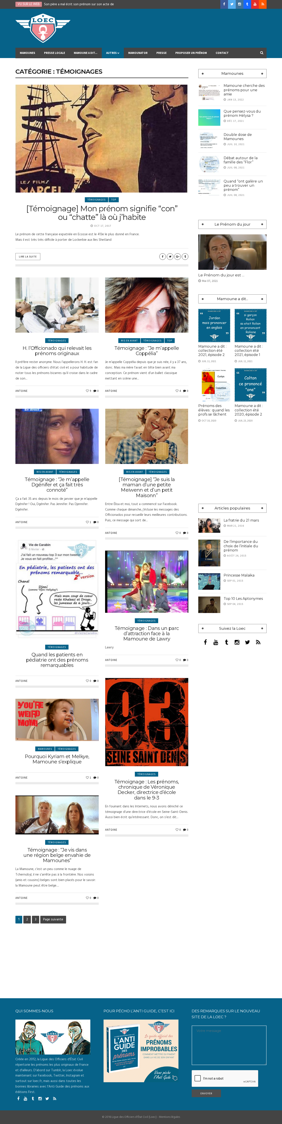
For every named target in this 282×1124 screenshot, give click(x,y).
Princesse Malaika (239, 575)
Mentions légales (169, 1117)
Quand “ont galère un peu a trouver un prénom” (243, 185)
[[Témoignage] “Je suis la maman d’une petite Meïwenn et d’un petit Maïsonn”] (146, 436)
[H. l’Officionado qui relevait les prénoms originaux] (57, 305)
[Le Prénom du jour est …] (232, 252)
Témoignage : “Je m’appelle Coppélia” (146, 350)
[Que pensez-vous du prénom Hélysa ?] (209, 117)
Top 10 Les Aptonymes (243, 599)
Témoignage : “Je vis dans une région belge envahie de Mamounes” (57, 855)
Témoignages (96, 199)
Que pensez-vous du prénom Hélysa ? (242, 113)
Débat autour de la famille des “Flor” (241, 160)
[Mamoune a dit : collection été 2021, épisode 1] (251, 325)
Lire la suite (28, 256)
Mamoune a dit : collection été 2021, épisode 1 (249, 350)
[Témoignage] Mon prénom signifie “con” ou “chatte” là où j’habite (101, 213)
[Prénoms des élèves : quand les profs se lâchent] (214, 384)
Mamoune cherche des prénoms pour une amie (244, 90)
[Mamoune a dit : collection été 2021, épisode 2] (214, 325)
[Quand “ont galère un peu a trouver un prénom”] (209, 187)
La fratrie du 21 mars (241, 520)
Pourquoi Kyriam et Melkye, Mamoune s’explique (57, 759)
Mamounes (27, 53)
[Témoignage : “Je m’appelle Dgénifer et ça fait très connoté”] (57, 436)
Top (113, 199)
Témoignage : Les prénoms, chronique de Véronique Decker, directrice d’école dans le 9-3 (146, 790)
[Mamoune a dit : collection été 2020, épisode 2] (251, 384)
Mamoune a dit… (85, 53)
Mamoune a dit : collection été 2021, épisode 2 (212, 350)
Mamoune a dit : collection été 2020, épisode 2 (249, 410)
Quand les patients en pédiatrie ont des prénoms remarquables (57, 660)
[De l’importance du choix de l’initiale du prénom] (209, 553)
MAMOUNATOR (138, 53)
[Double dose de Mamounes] (209, 141)
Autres (111, 53)
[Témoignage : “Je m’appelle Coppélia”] (146, 305)
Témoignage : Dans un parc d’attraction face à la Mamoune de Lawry (147, 633)
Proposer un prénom (191, 53)
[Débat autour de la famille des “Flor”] (209, 164)
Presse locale (54, 53)
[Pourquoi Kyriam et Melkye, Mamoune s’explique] (57, 720)
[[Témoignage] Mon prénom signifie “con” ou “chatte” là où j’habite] (101, 139)
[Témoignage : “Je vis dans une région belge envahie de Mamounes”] (57, 815)
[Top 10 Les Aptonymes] (209, 605)
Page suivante (53, 919)
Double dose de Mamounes (238, 137)
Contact (222, 53)
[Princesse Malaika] (209, 581)
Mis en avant (129, 340)
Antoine (21, 391)
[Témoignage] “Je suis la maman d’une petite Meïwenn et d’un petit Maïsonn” (147, 487)
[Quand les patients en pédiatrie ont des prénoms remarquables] (57, 589)
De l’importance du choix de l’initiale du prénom (241, 546)
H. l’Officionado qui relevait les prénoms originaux (56, 350)
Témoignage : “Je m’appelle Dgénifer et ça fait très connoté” (57, 484)
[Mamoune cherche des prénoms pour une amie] (209, 92)
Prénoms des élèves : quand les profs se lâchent (214, 410)
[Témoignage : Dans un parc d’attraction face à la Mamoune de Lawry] (146, 582)
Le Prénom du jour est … (221, 275)
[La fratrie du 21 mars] (209, 525)
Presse (161, 53)
